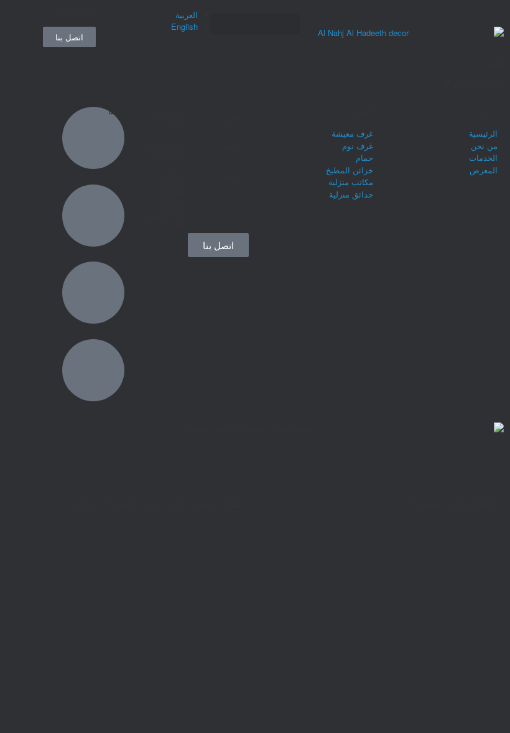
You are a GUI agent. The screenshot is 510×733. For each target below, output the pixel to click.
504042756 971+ (167, 121)
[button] (255, 24)
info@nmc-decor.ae (167, 150)
